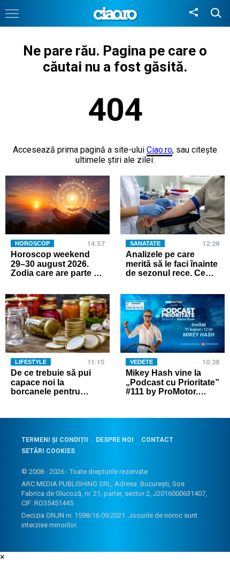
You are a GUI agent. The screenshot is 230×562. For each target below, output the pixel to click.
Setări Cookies (48, 451)
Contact (157, 440)
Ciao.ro (159, 150)
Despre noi (115, 440)
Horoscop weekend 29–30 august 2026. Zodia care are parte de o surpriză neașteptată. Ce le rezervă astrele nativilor (57, 278)
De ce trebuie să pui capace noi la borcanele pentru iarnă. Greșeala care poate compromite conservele (51, 396)
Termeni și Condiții (54, 440)
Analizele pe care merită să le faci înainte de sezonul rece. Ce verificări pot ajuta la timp (172, 273)
